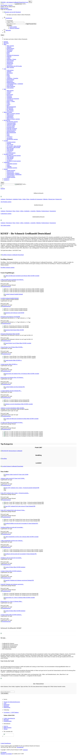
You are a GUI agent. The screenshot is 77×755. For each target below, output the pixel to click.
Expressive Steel (10, 127)
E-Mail (8, 22)
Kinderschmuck (10, 48)
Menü (2, 35)
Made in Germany (8, 112)
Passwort (9, 23)
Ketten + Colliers (11, 101)
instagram (9, 9)
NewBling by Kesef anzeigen (14, 155)
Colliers (8, 58)
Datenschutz (6, 704)
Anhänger (9, 47)
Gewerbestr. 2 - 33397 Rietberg (11, 712)
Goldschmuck (10, 116)
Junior (8, 135)
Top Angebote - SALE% (6, 5)
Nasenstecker (10, 62)
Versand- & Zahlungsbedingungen (12, 702)
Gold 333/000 (10, 144)
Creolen (8, 93)
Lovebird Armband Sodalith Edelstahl (10, 298)
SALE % (6, 726)
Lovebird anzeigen (11, 142)
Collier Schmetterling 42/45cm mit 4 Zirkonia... (12, 540)
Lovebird (6, 140)
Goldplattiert (7, 162)
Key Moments (10, 109)
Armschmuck (10, 100)
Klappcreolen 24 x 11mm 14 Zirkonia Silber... (11, 601)
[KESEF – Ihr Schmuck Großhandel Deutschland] (14, 2)
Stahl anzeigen (10, 90)
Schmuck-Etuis (10, 171)
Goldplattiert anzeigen (12, 163)
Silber (5, 44)
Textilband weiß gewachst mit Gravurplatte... (11, 557)
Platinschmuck (10, 117)
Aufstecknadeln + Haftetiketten (14, 174)
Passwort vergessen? (14, 28)
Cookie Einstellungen (6, 743)
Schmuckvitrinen (11, 175)
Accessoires (9, 138)
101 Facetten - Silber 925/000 (14, 146)
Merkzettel (6, 719)
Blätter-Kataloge (4, 8)
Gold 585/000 (10, 85)
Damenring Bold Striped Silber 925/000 (10, 333)
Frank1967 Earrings (11, 129)
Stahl (5, 89)
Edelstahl (9, 143)
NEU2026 (6, 43)
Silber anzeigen (10, 45)
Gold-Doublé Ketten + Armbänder (15, 83)
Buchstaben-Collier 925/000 (13, 147)
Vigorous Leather (11, 125)
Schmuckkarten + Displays (13, 173)
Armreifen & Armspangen (13, 55)
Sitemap (5, 729)
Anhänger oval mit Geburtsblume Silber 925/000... (13, 408)
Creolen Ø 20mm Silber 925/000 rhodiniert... (11, 571)
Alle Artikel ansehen (5, 225)
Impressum (6, 706)
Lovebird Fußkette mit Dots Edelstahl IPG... (11, 390)
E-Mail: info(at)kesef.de (9, 718)
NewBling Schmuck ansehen (7, 267)
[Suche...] (18, 4)
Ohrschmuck (10, 49)
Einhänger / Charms (11, 59)
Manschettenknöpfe (11, 106)
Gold (5, 68)
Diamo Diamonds (11, 86)
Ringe (8, 54)
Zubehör (6, 169)
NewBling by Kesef (8, 154)
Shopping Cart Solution (6, 753)
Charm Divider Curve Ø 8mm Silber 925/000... (12, 347)
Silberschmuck (10, 115)
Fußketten (9, 56)
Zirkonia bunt (10, 63)
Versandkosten (20, 747)
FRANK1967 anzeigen (12, 121)
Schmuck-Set (58, 199)
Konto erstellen (13, 26)
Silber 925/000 (10, 148)
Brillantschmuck (10, 82)
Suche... (24, 3)
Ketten (8, 52)
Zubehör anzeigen (11, 170)
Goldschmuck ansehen (6, 213)
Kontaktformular (8, 721)
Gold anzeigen (10, 70)
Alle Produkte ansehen (6, 201)
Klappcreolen (10, 94)
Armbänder (9, 51)
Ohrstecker (9, 96)
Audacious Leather (11, 124)
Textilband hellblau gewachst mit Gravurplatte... (12, 527)
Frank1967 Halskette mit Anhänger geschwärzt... (12, 584)
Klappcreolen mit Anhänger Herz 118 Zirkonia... (12, 377)
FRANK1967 (10, 108)
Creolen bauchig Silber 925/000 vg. (9, 364)
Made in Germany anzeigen (13, 113)
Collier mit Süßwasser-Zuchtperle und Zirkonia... (12, 279)
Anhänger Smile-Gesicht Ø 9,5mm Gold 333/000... (13, 478)
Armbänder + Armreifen (12, 78)
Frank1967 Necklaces (12, 128)
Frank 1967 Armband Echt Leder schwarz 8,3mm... (13, 510)
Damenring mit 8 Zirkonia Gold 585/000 (10, 316)
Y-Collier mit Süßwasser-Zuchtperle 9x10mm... (12, 422)
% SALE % (9, 64)
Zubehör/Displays (11, 131)
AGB (5, 703)
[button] (8, 18)
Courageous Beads (11, 123)
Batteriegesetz (7, 707)
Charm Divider (10, 60)
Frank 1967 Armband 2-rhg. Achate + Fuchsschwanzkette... (15, 493)
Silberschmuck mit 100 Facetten (14, 66)
